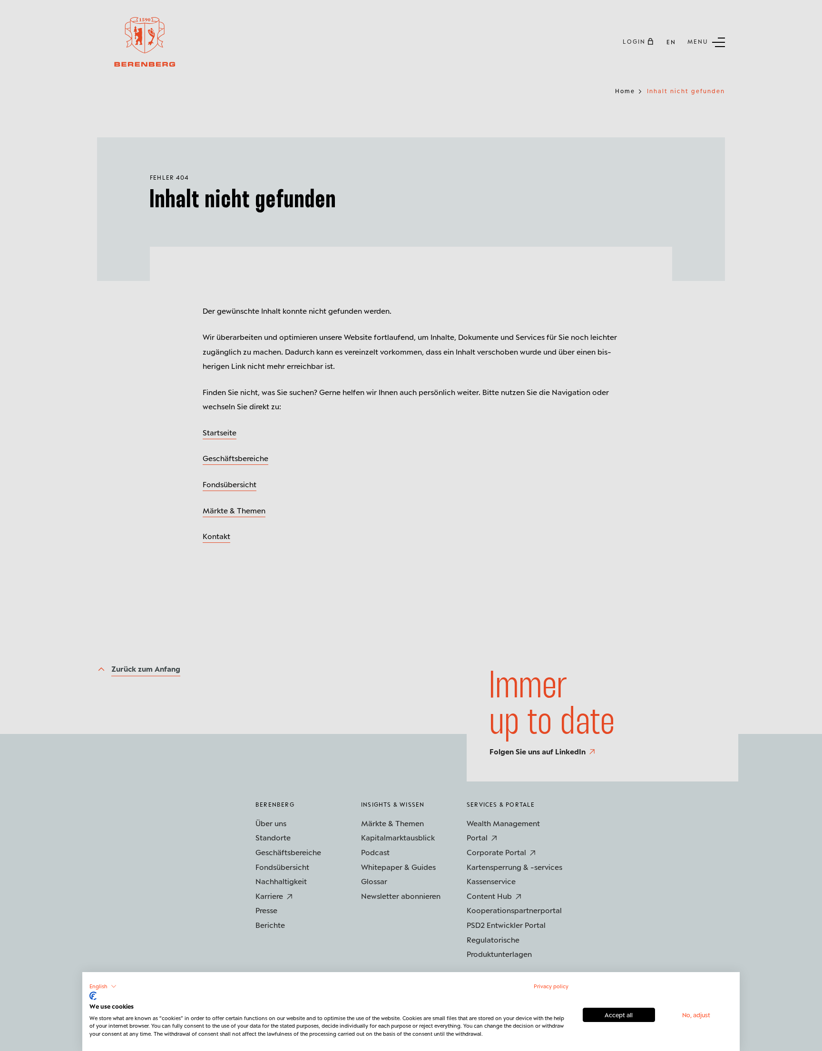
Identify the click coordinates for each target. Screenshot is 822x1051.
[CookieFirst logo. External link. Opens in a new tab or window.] (93, 996)
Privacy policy (551, 986)
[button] (103, 986)
